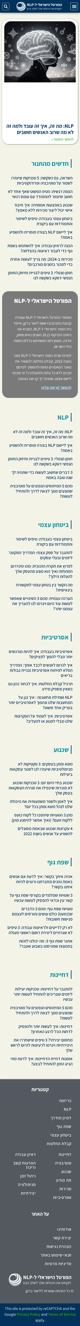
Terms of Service (62, 1314)
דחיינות (59, 974)
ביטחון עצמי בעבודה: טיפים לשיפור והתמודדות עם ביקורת (44, 221)
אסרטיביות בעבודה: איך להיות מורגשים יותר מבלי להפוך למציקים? (41, 654)
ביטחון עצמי (53, 524)
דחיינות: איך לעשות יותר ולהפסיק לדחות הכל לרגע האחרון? (46, 1029)
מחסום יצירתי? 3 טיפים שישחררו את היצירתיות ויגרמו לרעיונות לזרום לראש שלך (42, 1045)
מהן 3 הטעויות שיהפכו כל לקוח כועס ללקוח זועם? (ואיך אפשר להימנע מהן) (42, 817)
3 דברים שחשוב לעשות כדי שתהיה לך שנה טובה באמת (42, 475)
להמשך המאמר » (62, 139)
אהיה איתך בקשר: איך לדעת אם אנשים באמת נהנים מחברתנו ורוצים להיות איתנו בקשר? (41, 882)
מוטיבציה (63, 1163)
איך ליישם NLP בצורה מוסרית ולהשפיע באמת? (41, 234)
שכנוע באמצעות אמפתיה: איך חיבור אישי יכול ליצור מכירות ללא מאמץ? (43, 207)
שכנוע (61, 749)
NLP (63, 417)
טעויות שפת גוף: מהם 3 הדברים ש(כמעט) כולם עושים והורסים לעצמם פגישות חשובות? (42, 914)
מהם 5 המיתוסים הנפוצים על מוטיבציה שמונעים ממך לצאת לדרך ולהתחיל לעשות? (41, 491)
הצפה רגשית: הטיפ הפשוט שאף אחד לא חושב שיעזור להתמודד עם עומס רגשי (40, 194)
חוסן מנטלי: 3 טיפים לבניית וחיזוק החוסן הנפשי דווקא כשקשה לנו (40, 275)
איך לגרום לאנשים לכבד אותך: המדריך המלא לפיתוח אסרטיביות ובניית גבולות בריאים (41, 670)
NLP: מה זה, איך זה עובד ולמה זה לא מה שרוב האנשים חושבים (40, 129)
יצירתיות (28, 1193)
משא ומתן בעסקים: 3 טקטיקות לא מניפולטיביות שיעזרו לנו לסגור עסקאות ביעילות (41, 769)
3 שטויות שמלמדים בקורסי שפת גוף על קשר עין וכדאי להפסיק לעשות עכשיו (41, 897)
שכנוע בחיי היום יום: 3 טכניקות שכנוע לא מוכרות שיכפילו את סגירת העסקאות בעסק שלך (41, 788)
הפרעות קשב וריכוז (24, 1165)
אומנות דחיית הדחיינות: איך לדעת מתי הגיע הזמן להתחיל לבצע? (41, 1061)
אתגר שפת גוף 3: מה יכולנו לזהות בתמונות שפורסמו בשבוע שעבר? (46, 943)
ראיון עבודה (25, 1154)
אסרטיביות (55, 637)
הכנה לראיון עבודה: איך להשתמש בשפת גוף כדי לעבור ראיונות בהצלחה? (40, 248)
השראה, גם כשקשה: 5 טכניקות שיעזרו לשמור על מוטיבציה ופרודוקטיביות (42, 180)
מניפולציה (27, 1184)
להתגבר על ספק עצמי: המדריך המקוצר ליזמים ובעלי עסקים (41, 555)
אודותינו (64, 1229)
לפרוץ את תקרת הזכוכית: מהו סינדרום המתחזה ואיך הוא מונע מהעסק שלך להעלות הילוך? (42, 571)
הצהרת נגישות (59, 1246)
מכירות (65, 1189)
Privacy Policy (28, 1314)
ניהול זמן (28, 1176)
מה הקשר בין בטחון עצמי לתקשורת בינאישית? (44, 587)
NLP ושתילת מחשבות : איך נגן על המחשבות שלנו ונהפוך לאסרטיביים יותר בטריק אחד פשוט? (40, 702)
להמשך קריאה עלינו (56, 387)
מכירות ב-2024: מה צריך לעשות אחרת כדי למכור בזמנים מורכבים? (41, 261)
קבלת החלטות (59, 1143)
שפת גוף (58, 862)
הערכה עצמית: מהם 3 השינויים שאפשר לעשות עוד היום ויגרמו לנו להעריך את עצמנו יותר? (41, 603)
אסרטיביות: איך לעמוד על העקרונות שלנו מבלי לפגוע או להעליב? (43, 718)
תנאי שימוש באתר (56, 1255)
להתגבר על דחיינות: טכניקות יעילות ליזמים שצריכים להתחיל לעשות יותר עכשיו (43, 994)
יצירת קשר (62, 1238)
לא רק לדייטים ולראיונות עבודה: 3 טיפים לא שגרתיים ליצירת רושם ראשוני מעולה (40, 930)
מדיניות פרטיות (58, 1263)
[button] (74, 6)
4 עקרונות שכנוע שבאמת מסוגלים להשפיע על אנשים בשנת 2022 (45, 831)
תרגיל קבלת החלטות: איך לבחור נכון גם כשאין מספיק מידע (40, 686)
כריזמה (65, 1100)
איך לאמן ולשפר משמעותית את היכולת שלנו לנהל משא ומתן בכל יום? (41, 804)
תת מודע (63, 1180)
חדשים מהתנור (50, 163)
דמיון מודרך (61, 1118)
